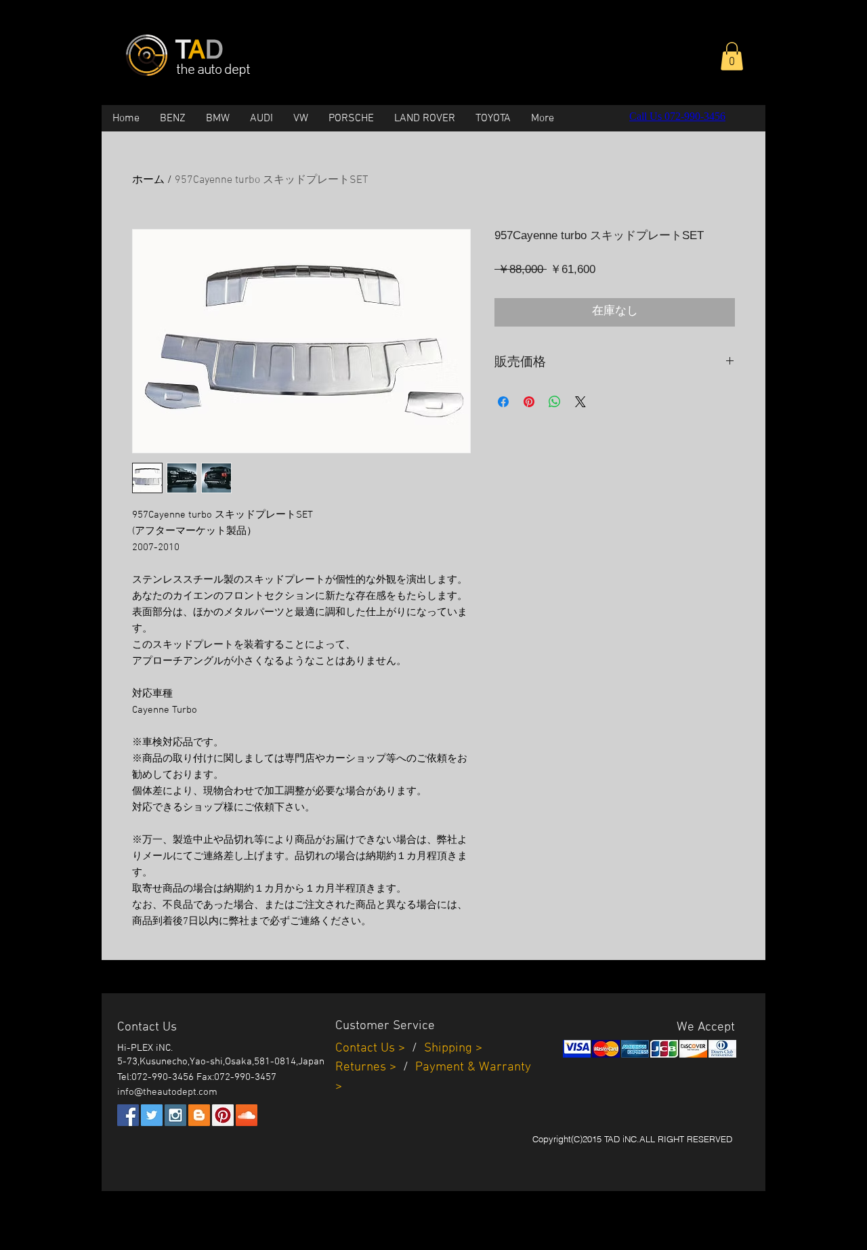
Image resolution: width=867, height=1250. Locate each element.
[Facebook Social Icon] (128, 1115)
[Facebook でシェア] (503, 402)
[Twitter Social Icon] (152, 1115)
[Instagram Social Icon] (175, 1115)
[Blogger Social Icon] (199, 1115)
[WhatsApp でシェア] (555, 402)
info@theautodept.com (167, 1092)
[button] (732, 56)
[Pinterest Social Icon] (223, 1115)
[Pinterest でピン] (529, 402)
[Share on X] (580, 402)
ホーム (148, 180)
